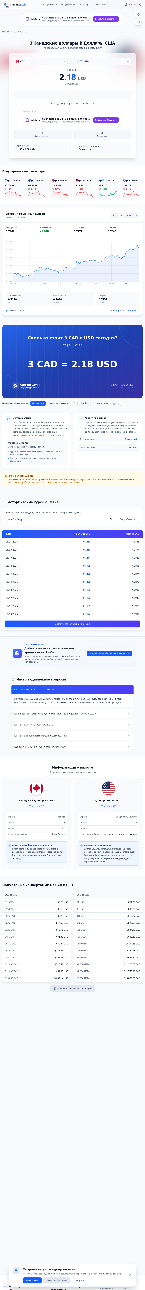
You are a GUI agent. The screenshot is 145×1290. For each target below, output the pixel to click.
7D (114, 215)
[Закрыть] (129, 1275)
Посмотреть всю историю (123, 310)
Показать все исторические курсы (72, 623)
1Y (136, 215)
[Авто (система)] (138, 22)
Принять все (32, 1280)
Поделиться (38, 403)
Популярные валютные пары (75, 4)
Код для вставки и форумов (105, 403)
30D (121, 215)
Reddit (84, 403)
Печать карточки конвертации (74, 988)
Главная (6, 31)
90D (129, 215)
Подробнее (126, 519)
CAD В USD (18, 31)
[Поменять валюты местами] (72, 61)
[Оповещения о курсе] (140, 4)
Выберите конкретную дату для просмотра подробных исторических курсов (43, 512)
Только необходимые (56, 1280)
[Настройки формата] (138, 14)
